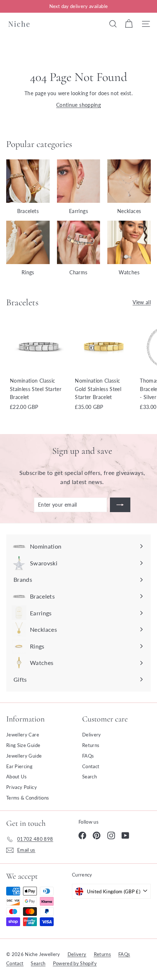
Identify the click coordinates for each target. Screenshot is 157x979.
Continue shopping (78, 105)
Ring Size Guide (23, 745)
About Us (16, 776)
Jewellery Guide (24, 756)
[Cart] (128, 24)
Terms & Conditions (27, 798)
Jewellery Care (22, 735)
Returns (90, 745)
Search (89, 776)
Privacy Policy (21, 787)
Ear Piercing (19, 766)
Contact (90, 766)
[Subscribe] (120, 505)
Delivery (91, 735)
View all (142, 302)
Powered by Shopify (75, 963)
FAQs (88, 756)
